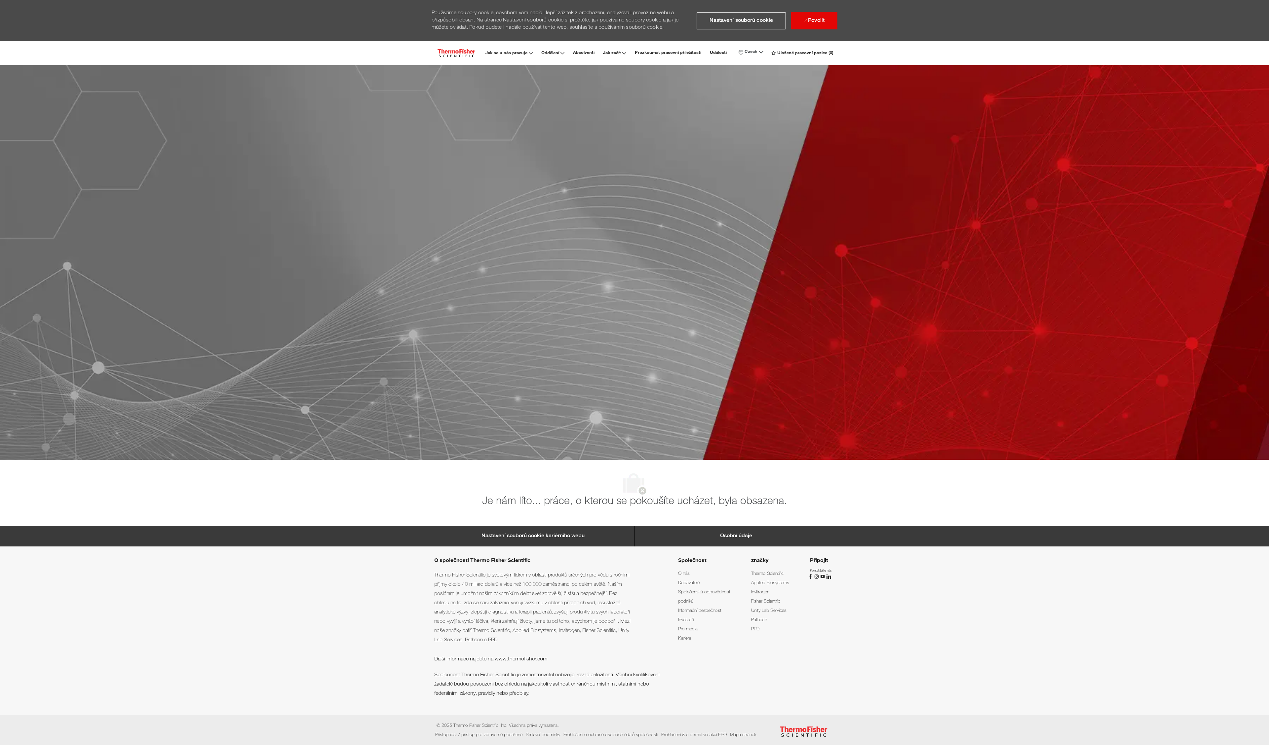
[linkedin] (828, 577)
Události (718, 53)
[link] (684, 574)
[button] (741, 20)
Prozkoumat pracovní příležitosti (668, 53)
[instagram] (817, 577)
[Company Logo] (456, 53)
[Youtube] (823, 577)
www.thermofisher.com (521, 659)
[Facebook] (811, 577)
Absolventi (584, 53)
